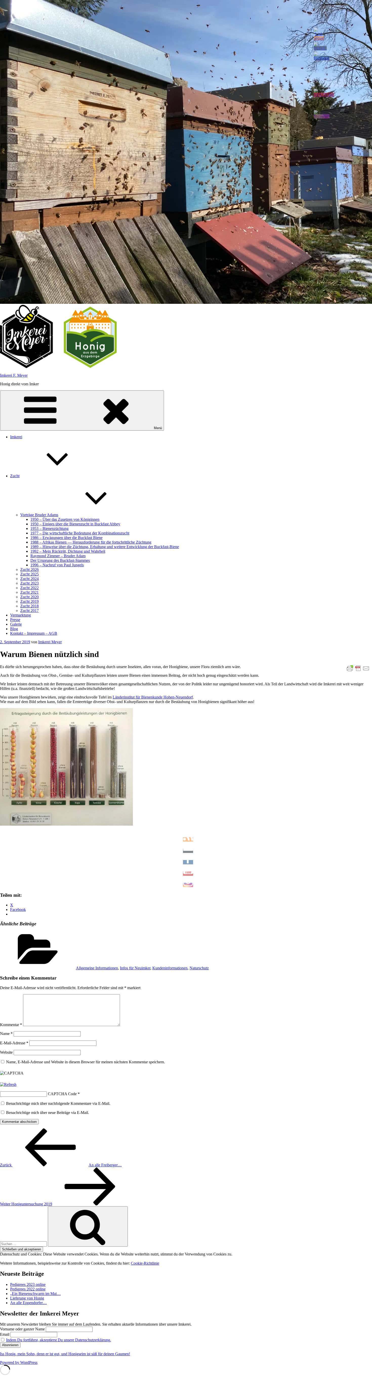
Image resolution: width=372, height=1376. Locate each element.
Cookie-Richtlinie (145, 1263)
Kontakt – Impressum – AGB (33, 633)
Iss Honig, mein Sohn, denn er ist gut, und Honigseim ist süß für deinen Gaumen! (65, 1354)
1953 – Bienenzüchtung (49, 528)
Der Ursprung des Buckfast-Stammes (60, 560)
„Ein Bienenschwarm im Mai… (35, 1293)
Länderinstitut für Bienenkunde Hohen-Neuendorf (153, 697)
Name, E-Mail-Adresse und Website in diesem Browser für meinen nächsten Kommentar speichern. (85, 1062)
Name (6, 1033)
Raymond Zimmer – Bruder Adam (58, 556)
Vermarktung (20, 615)
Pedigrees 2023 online (28, 1284)
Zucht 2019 (29, 601)
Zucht (14, 476)
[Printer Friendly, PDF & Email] (358, 668)
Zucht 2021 (29, 592)
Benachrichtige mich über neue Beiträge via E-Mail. (47, 1112)
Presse (15, 619)
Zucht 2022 (29, 588)
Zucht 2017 (29, 610)
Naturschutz (199, 968)
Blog (14, 629)
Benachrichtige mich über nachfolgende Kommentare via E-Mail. (58, 1103)
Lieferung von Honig (27, 1298)
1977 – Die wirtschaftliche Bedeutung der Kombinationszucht (79, 533)
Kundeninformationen (170, 968)
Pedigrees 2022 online (28, 1289)
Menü (158, 428)
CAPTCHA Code (62, 1094)
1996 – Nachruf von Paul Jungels (57, 565)
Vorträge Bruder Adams (39, 515)
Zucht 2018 (29, 606)
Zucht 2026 (29, 569)
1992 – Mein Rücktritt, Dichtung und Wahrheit (67, 551)
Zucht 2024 (29, 578)
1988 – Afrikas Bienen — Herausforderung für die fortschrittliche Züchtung (90, 542)
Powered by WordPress (18, 1362)
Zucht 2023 (29, 583)
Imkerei (16, 437)
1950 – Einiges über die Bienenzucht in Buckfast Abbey (75, 524)
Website (6, 1052)
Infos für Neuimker (135, 968)
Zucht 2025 (29, 574)
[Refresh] (8, 1084)
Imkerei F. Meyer (14, 375)
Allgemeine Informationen (97, 968)
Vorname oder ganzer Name (22, 1329)
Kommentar (11, 1025)
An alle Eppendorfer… (28, 1303)
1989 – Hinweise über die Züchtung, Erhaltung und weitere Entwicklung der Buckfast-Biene (104, 547)
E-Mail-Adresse (14, 1043)
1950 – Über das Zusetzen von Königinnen (64, 519)
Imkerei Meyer (50, 642)
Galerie (16, 624)
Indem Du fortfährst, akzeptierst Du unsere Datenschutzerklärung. (58, 1340)
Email (4, 1334)
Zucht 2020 (29, 597)
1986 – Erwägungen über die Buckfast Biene (66, 537)
